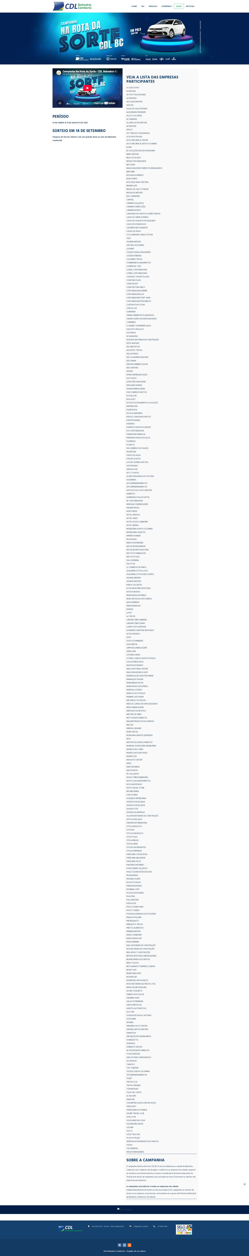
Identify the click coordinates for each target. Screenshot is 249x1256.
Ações (179, 6)
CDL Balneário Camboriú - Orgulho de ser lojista (124, 1251)
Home (134, 6)
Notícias (190, 6)
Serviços (153, 6)
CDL (142, 6)
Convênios (166, 6)
